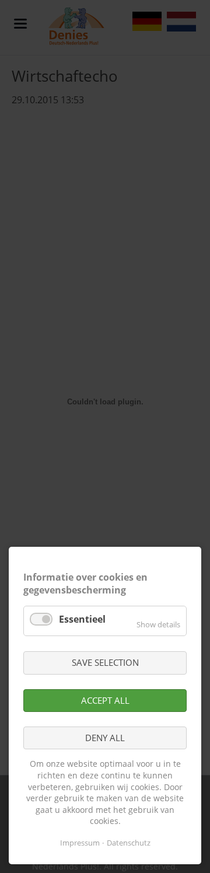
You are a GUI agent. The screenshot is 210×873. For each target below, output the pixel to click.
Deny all (105, 737)
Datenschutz (128, 842)
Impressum (80, 842)
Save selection (105, 662)
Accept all (105, 700)
